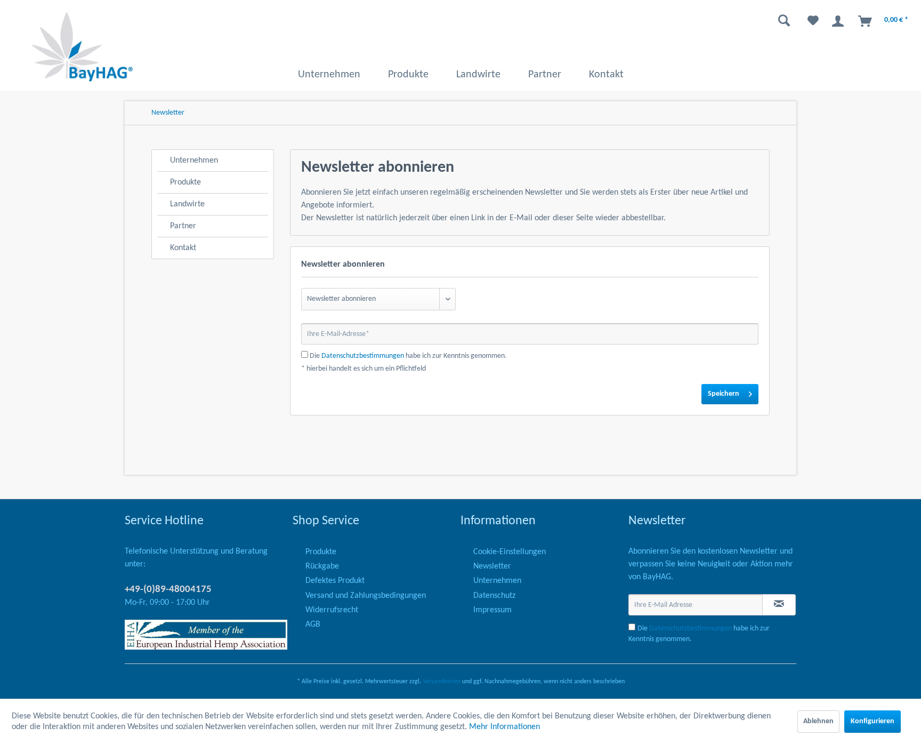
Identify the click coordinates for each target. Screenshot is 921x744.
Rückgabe (322, 566)
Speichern (723, 394)
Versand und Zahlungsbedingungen (365, 595)
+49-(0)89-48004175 (168, 590)
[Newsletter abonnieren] (779, 604)
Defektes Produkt (335, 581)
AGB (312, 624)
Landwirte (187, 204)
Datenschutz (494, 595)
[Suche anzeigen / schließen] (780, 21)
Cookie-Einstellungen (509, 552)
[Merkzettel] (809, 21)
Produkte (185, 182)
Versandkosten (442, 681)
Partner (183, 226)
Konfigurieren (872, 721)
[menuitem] (661, 21)
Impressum (492, 610)
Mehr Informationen (504, 727)
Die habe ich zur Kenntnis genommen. (408, 356)
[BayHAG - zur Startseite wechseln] (82, 47)
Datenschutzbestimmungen (362, 356)
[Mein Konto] (836, 21)
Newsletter (492, 566)
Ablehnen (818, 721)
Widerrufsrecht (331, 610)
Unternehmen (194, 160)
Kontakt (183, 248)
